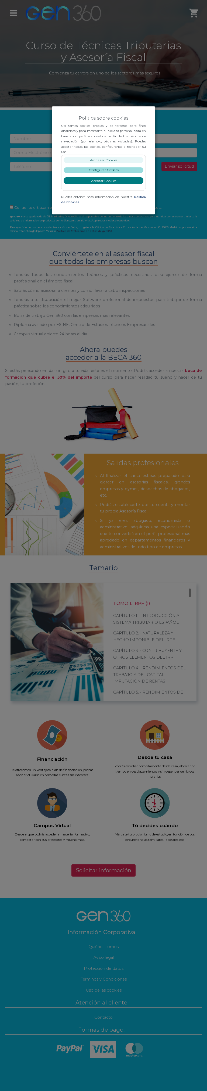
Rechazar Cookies (103, 160)
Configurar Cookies (104, 170)
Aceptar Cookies (103, 181)
